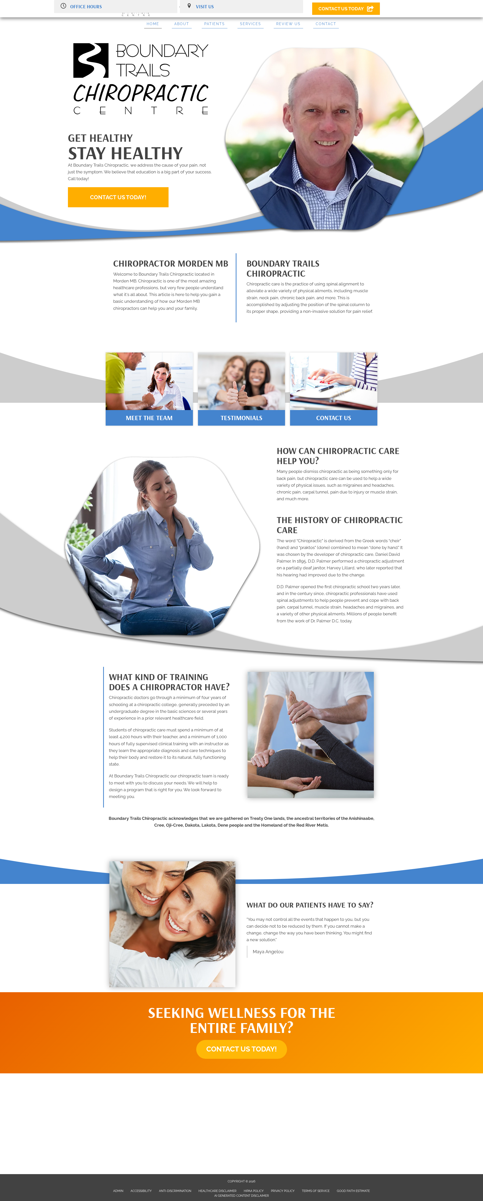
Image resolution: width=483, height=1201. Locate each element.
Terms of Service (316, 1191)
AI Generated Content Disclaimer (241, 1195)
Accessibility (141, 1191)
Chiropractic (310, 540)
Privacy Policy (283, 1191)
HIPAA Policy (254, 1191)
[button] (118, 197)
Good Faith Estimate (353, 1191)
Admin (118, 1191)
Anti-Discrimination (175, 1191)
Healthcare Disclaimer (217, 1191)
